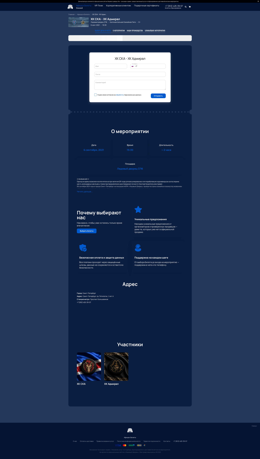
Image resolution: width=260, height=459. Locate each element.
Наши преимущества (135, 30)
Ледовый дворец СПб (99, 22)
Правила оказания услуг (105, 441)
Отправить (158, 96)
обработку (120, 95)
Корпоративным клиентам (118, 5)
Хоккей (79, 8)
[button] (132, 66)
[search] (186, 7)
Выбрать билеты (86, 231)
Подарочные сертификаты (146, 5)
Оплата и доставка (86, 441)
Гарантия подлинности (152, 441)
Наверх (254, 426)
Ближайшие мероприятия (155, 30)
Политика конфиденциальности (128, 441)
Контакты (166, 441)
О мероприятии (119, 30)
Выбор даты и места (103, 30)
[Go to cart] (190, 7)
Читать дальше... (85, 191)
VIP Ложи (99, 5)
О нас (75, 441)
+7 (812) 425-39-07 (174, 6)
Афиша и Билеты (83, 5)
